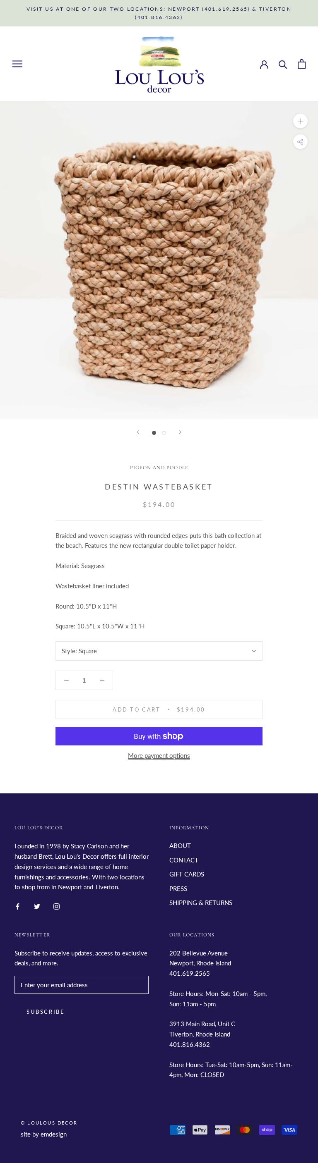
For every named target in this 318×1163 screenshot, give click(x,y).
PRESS (178, 888)
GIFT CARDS (186, 874)
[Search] (283, 64)
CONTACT (183, 860)
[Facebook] (17, 905)
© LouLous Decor (49, 1122)
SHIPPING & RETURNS (200, 902)
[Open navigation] (17, 63)
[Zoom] (300, 121)
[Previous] (138, 432)
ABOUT (180, 845)
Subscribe (45, 1011)
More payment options (159, 755)
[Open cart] (302, 64)
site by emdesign (44, 1134)
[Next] (180, 432)
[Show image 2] (164, 433)
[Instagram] (56, 905)
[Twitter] (37, 905)
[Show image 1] (154, 433)
